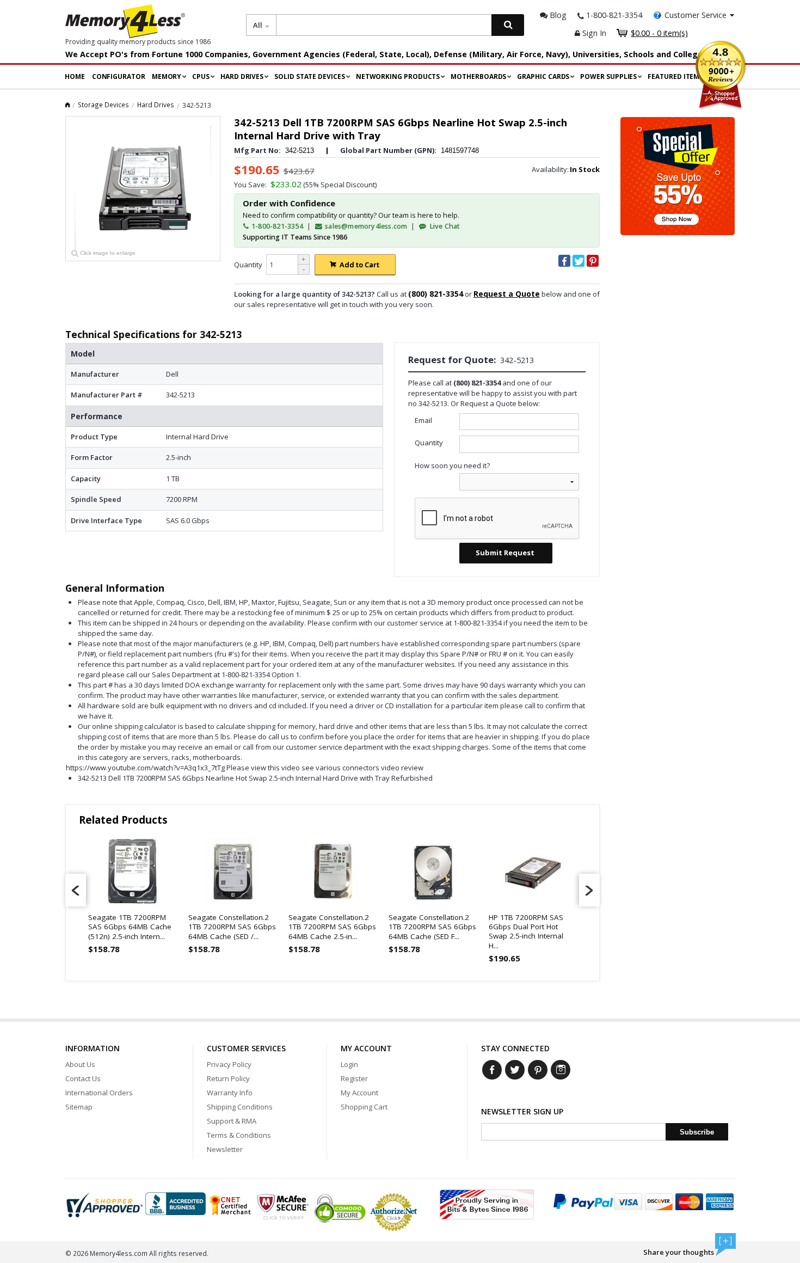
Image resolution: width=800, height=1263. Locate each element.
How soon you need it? (452, 465)
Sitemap (79, 1107)
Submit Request (505, 552)
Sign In (593, 33)
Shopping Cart (364, 1107)
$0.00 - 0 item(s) (659, 33)
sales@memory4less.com (366, 226)
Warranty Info (230, 1093)
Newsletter (225, 1149)
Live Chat (444, 226)
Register (354, 1078)
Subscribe (697, 1132)
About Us (80, 1064)
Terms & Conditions (239, 1135)
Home (75, 76)
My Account (359, 1093)
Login (349, 1064)
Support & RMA (231, 1121)
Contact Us (83, 1078)
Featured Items (675, 76)
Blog (557, 15)
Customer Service (695, 15)
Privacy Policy (229, 1064)
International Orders (99, 1093)
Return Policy (228, 1078)
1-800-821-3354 (276, 226)
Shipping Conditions (240, 1107)
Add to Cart (359, 264)
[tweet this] (578, 260)
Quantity (248, 264)
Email (423, 420)
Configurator (118, 76)
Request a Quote (506, 294)
